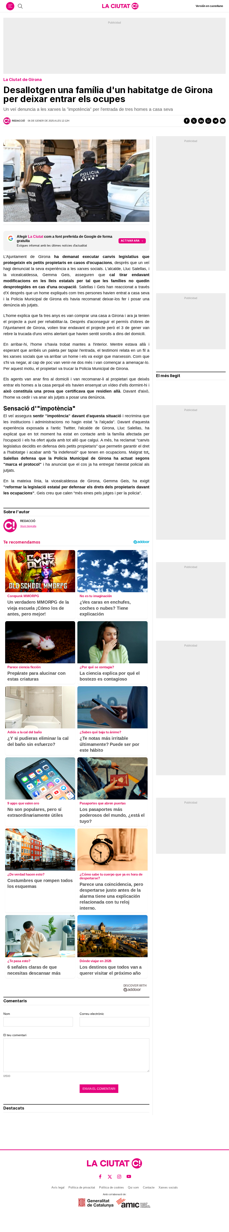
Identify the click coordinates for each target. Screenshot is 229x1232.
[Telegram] (215, 121)
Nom (6, 1014)
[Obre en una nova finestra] (95, 1202)
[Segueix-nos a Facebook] (100, 1176)
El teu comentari (14, 1035)
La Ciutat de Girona (22, 79)
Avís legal (57, 1187)
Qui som (133, 1187)
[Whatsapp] (208, 121)
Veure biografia (28, 526)
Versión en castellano (209, 6)
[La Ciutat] (120, 6)
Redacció (18, 120)
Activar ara (130, 240)
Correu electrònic (92, 1014)
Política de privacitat (81, 1187)
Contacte (149, 1187)
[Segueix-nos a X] (110, 1176)
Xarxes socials (168, 1187)
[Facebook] (187, 121)
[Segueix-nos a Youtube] (129, 1176)
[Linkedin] (201, 121)
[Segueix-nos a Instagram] (119, 1176)
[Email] (223, 121)
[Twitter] (194, 121)
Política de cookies (111, 1187)
